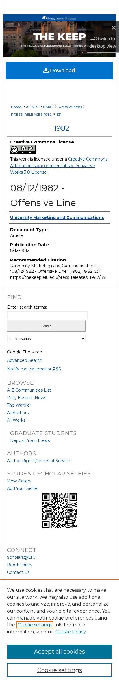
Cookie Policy (70, 632)
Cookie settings (34, 625)
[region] (59, 631)
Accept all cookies (59, 651)
